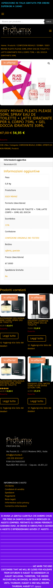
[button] (49, 63)
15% (7, 225)
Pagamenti (10, 496)
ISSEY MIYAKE (11, 196)
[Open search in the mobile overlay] (26, 21)
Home (3, 45)
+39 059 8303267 (15, 458)
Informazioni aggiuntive (15, 160)
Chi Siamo (9, 486)
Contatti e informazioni (16, 506)
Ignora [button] (38, 586)
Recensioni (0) (10, 164)
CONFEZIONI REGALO (26, 45)
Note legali (10, 499)
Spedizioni (9, 492)
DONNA (40, 45)
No (6, 276)
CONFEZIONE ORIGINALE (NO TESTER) (22, 238)
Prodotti (11, 45)
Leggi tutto (9, 335)
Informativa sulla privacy (17, 502)
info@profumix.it (14, 455)
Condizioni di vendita (14, 489)
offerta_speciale (12, 250)
